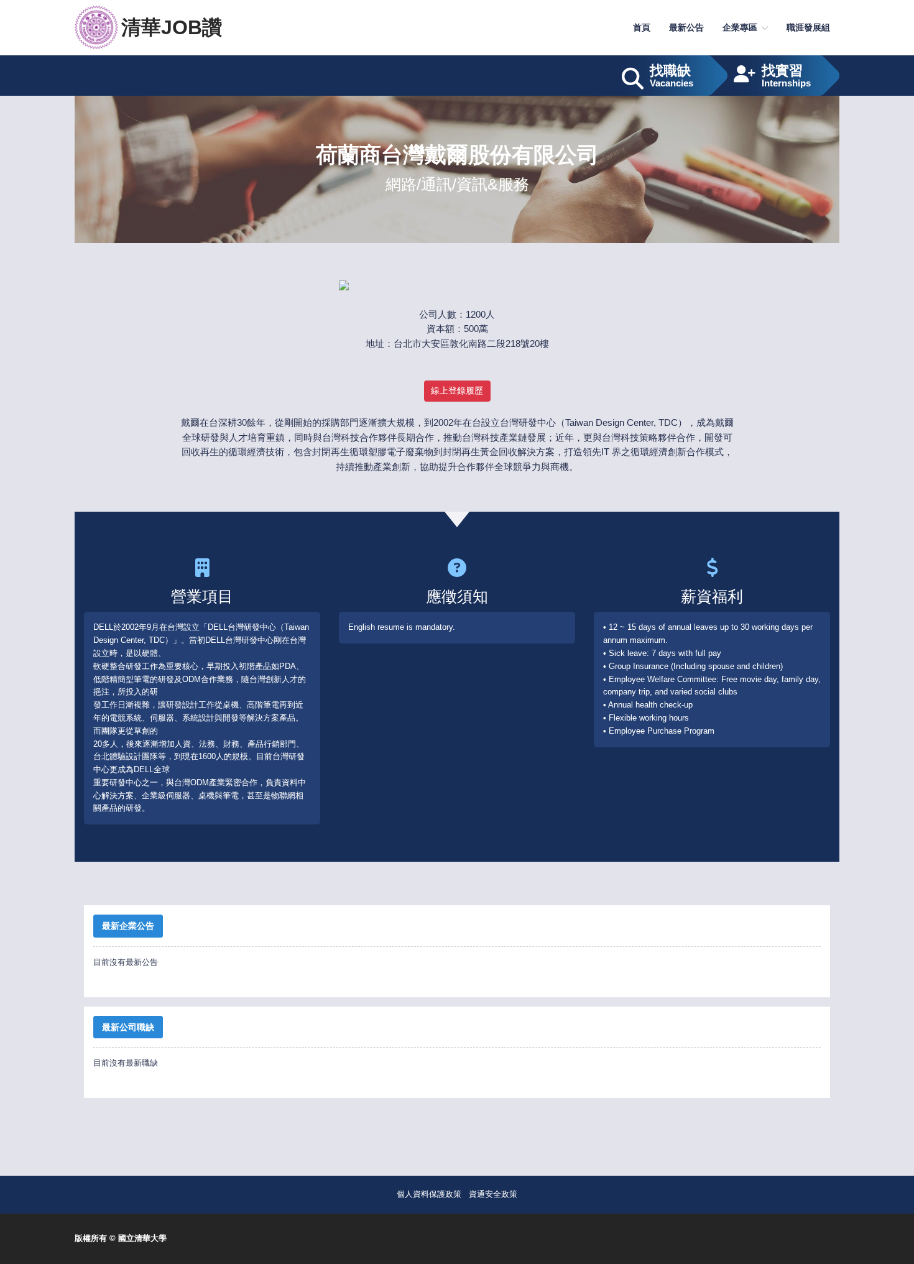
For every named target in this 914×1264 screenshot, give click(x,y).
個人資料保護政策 (429, 1194)
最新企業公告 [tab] (128, 926)
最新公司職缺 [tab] (128, 1027)
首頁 (641, 27)
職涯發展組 (808, 27)
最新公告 (686, 27)
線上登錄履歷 (457, 390)
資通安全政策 (493, 1194)
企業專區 (739, 27)
